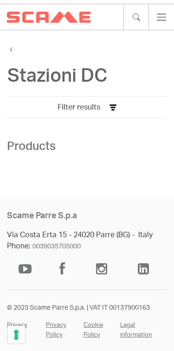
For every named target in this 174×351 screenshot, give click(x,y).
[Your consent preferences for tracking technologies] (16, 335)
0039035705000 (56, 246)
